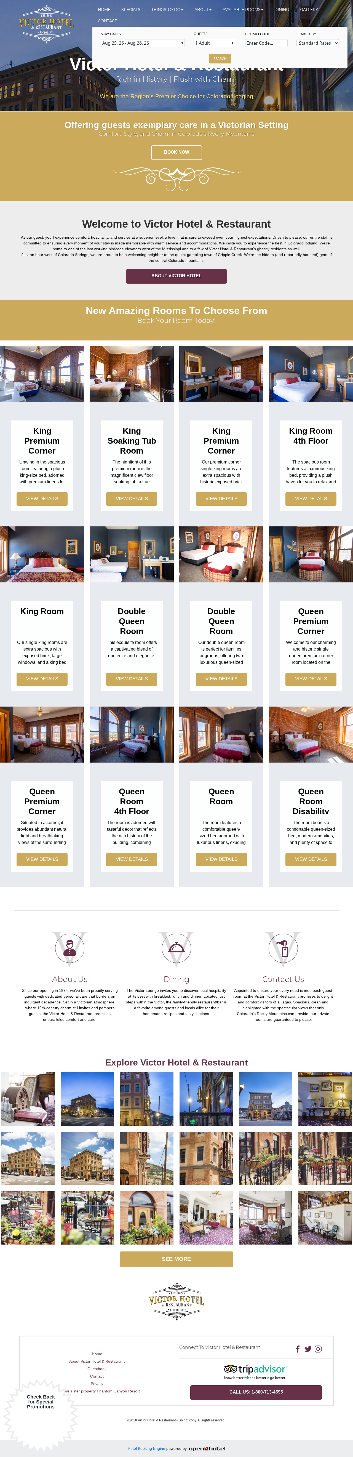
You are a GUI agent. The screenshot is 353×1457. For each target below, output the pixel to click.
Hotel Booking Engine (146, 1448)
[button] (167, 9)
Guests (200, 33)
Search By (306, 33)
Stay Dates (111, 33)
